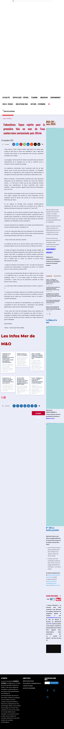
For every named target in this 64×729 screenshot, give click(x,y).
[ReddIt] (31, 144)
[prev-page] (2, 397)
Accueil (4, 118)
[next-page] (5, 397)
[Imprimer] (38, 144)
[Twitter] (17, 144)
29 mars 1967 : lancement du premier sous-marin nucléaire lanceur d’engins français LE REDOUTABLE (22, 381)
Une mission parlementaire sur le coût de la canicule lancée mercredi (53, 301)
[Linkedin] (28, 144)
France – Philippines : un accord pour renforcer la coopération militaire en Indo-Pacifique (37, 380)
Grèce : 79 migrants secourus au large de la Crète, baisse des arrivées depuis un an (52, 281)
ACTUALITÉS (9, 118)
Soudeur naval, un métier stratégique (22, 354)
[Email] (35, 144)
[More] (42, 144)
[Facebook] (13, 144)
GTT (50, 623)
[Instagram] (54, 691)
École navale (56, 585)
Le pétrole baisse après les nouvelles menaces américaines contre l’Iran (53, 288)
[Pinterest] (20, 144)
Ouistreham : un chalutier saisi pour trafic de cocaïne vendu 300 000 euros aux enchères (8, 380)
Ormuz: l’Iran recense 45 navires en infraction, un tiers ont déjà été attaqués (53, 308)
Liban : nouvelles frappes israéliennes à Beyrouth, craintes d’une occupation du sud (37, 356)
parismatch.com (52, 617)
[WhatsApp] (24, 144)
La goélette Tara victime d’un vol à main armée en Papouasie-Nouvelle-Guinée (53, 295)
